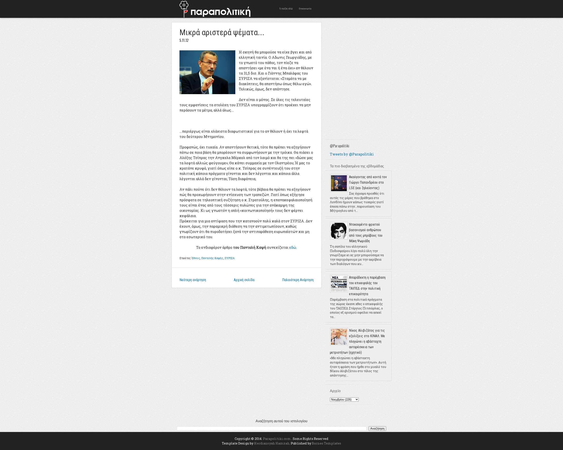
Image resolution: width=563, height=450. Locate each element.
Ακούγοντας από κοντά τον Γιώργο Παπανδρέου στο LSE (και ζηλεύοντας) (368, 182)
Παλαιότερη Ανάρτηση (298, 280)
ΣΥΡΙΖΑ (230, 258)
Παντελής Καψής (212, 258)
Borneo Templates (326, 443)
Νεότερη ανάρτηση (192, 280)
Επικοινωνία (305, 8)
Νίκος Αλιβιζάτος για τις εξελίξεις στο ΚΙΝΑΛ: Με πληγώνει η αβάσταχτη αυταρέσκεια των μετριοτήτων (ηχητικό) (357, 341)
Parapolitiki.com (277, 439)
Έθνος (195, 258)
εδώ (292, 247)
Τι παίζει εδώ (286, 8)
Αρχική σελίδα (244, 280)
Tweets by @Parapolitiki (352, 154)
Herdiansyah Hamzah (271, 443)
